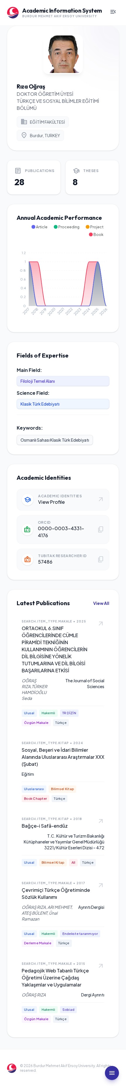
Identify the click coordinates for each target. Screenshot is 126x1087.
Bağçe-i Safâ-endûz (45, 826)
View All (101, 603)
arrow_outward (100, 623)
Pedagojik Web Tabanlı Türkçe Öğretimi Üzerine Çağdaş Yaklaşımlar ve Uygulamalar (55, 977)
